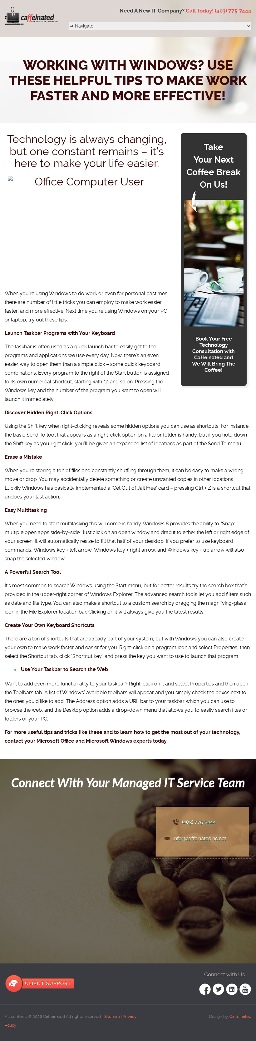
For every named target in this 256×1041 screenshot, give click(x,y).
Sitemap (112, 1016)
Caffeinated (240, 1016)
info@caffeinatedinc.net (199, 838)
